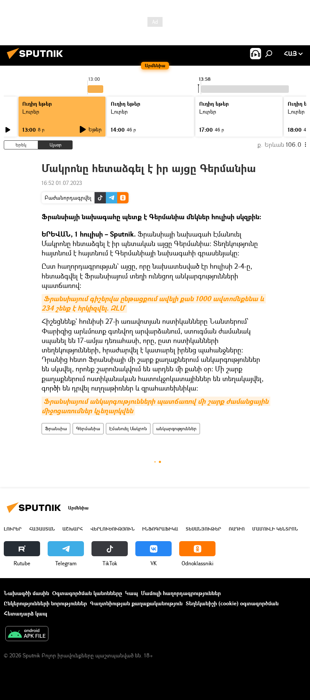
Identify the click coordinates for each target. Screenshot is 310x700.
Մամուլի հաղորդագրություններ (181, 593)
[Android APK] (27, 634)
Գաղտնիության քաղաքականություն (136, 603)
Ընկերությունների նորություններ (45, 603)
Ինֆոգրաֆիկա (160, 529)
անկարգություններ (176, 428)
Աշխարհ (72, 529)
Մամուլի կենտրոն (275, 529)
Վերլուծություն (112, 529)
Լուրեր (30, 111)
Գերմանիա (88, 428)
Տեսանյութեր (203, 529)
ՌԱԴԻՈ (237, 529)
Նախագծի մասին (26, 593)
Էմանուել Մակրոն (128, 428)
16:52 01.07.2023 (62, 182)
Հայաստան (42, 529)
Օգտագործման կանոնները (87, 593)
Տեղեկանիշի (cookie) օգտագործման (232, 603)
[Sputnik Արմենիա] (37, 59)
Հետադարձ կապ (25, 613)
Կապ (131, 593)
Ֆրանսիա (56, 428)
